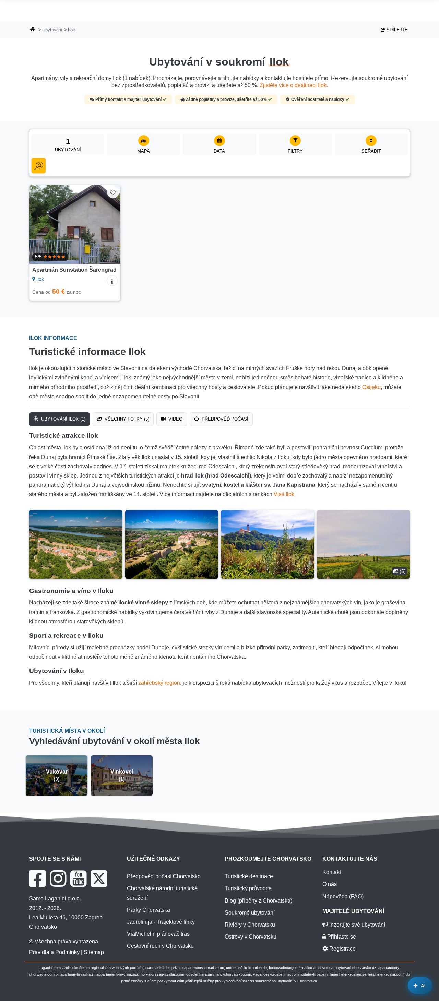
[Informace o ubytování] (112, 280)
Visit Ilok (284, 494)
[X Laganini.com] (99, 878)
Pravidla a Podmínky (54, 952)
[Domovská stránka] (32, 30)
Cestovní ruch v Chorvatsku (160, 946)
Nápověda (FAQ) (343, 896)
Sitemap (94, 952)
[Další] (110, 224)
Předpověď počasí (224, 419)
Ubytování (52, 29)
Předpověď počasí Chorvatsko (164, 876)
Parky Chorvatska (148, 910)
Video (174, 419)
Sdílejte (396, 29)
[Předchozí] (39, 224)
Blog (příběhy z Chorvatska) (258, 901)
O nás (329, 884)
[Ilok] (75, 544)
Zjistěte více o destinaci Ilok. (294, 85)
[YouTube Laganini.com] (78, 878)
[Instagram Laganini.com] (58, 878)
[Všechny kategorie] (38, 166)
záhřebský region (159, 683)
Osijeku (371, 387)
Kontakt (331, 872)
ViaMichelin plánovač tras (158, 934)
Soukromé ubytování (250, 913)
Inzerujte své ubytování (356, 925)
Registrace (342, 949)
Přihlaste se (341, 937)
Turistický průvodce (248, 888)
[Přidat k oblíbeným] (113, 192)
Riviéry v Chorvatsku (250, 925)
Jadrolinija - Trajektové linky (161, 922)
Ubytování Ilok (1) (62, 419)
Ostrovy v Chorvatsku (250, 937)
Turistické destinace (249, 876)
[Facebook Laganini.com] (37, 878)
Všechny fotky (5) (126, 419)
